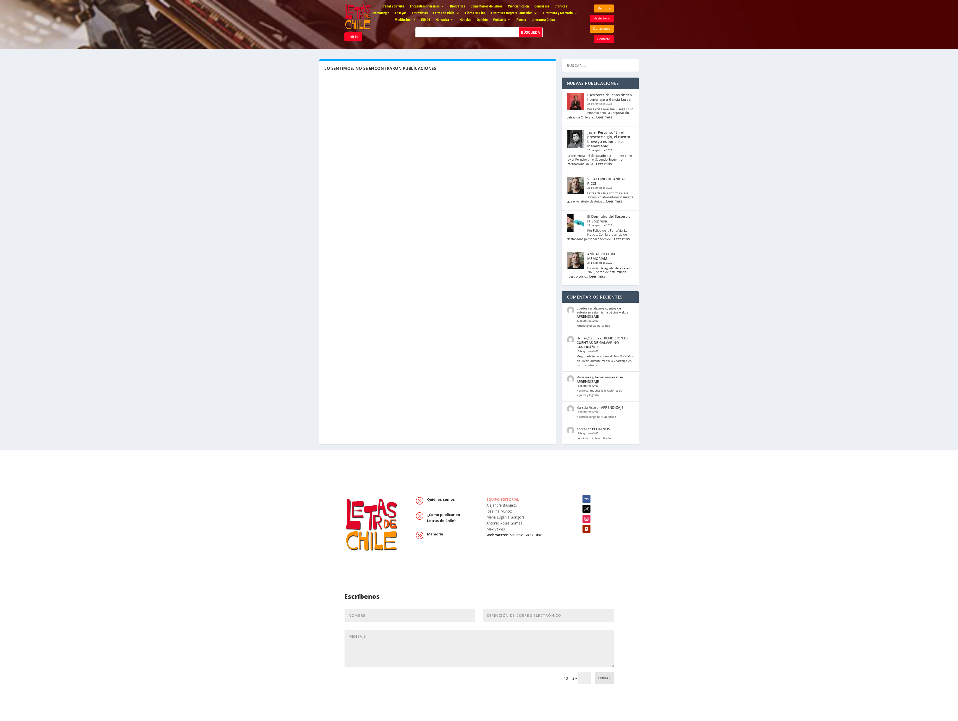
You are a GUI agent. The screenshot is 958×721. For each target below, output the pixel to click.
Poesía (521, 20)
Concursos (541, 6)
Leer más (604, 117)
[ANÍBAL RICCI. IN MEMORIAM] (575, 261)
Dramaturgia (380, 13)
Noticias (465, 20)
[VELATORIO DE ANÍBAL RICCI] (575, 186)
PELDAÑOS (601, 428)
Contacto (603, 39)
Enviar (604, 678)
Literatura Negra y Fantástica (511, 13)
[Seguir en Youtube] (587, 529)
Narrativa (442, 20)
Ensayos (400, 13)
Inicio (353, 36)
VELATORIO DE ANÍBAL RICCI (606, 181)
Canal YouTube (393, 6)
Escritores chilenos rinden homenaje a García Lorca (609, 97)
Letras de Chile (444, 13)
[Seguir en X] (587, 509)
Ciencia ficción (518, 6)
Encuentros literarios (425, 6)
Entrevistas (420, 13)
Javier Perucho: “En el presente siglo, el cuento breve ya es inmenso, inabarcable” (608, 139)
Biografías (457, 6)
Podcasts (499, 20)
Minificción (403, 20)
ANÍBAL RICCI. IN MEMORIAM (601, 256)
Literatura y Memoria (558, 13)
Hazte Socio (602, 18)
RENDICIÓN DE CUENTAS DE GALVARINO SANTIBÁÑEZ (603, 342)
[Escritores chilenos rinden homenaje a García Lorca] (575, 102)
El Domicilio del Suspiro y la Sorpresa (609, 218)
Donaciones (601, 28)
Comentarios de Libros (486, 6)
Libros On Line (475, 13)
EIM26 (425, 20)
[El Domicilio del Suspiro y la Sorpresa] (575, 223)
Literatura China (543, 20)
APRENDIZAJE (588, 316)
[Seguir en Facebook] (587, 499)
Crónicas (561, 6)
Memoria (604, 8)
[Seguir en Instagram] (587, 519)
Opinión (482, 20)
